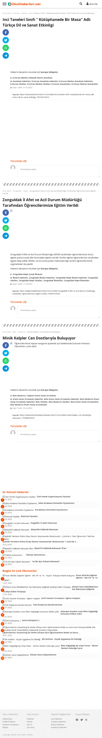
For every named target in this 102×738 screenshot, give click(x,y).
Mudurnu (22, 332)
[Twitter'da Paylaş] (6, 40)
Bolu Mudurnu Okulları (59, 402)
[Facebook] (77, 719)
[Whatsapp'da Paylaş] (6, 48)
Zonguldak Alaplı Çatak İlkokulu (27, 274)
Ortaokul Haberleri (58, 721)
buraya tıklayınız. (49, 72)
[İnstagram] (86, 719)
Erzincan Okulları (18, 84)
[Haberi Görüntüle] (11, 210)
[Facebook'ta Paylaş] (6, 32)
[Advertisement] (54, 49)
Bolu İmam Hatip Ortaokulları (85, 402)
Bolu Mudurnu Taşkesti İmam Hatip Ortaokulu (34, 395)
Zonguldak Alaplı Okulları (30, 280)
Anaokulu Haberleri (22, 81)
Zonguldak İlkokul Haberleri (42, 277)
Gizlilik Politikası (9, 721)
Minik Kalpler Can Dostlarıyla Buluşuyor (44, 332)
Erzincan (16, 13)
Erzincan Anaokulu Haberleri (45, 81)
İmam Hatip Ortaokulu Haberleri (28, 399)
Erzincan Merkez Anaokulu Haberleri (76, 81)
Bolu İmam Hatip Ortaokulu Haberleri (61, 399)
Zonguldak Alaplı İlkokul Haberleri (71, 277)
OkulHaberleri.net (26, 4)
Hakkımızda (7, 719)
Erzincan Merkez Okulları (38, 84)
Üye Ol (29, 724)
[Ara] (81, 4)
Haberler (30, 719)
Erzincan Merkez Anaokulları (85, 84)
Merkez (25, 13)
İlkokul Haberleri (20, 277)
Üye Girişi (30, 727)
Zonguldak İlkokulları (53, 280)
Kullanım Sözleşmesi (11, 724)
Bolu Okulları (42, 402)
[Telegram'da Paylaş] (6, 55)
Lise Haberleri (56, 719)
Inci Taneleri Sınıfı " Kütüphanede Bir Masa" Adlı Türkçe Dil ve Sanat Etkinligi (61, 13)
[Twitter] (82, 719)
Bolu (14, 332)
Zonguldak (17, 191)
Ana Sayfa (7, 13)
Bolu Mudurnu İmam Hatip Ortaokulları (28, 404)
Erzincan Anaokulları (61, 84)
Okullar (30, 721)
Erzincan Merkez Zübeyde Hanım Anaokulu (32, 77)
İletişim (5, 727)
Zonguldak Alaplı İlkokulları (76, 280)
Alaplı (25, 191)
